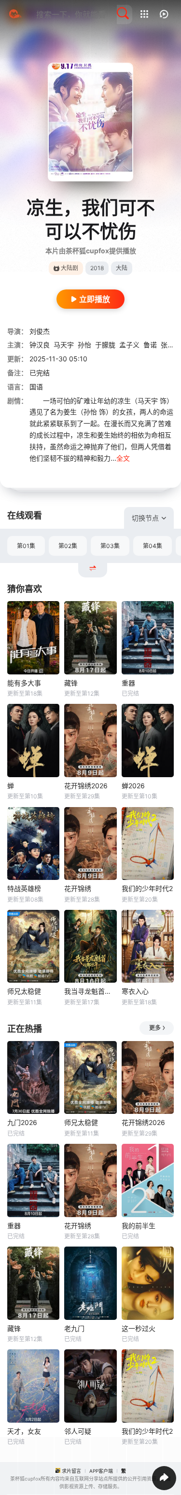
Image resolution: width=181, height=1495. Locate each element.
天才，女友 (24, 1431)
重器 (128, 683)
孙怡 (84, 345)
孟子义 (129, 345)
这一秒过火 (138, 1328)
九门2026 (22, 1122)
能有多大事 (24, 683)
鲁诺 (150, 345)
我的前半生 (138, 1225)
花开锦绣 (77, 888)
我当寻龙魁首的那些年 (90, 991)
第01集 (26, 545)
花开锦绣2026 (86, 786)
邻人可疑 (77, 1431)
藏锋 (71, 683)
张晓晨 (171, 345)
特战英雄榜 (24, 888)
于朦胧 (105, 345)
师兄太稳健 (24, 991)
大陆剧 (69, 268)
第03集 (110, 545)
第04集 (152, 545)
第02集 (67, 545)
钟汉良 (39, 345)
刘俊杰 (39, 331)
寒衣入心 (135, 991)
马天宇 (64, 345)
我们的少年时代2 (147, 888)
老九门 (74, 1328)
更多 (155, 1027)
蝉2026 (133, 786)
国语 (36, 387)
